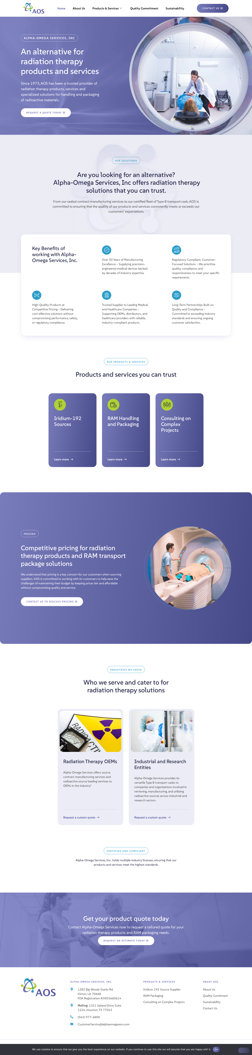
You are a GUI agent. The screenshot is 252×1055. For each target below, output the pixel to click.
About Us (79, 8)
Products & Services (105, 8)
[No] (243, 1050)
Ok (216, 1049)
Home (61, 8)
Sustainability (175, 8)
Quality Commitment (144, 8)
